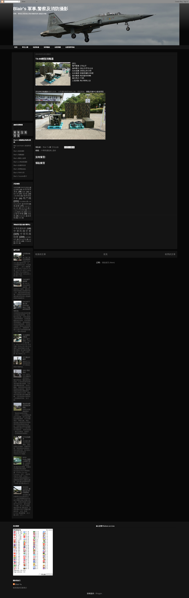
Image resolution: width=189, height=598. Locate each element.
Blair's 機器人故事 (20, 158)
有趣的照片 (27, 206)
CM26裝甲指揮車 (26, 280)
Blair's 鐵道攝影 (19, 151)
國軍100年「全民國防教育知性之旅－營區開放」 (67, 92)
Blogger (99, 593)
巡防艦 (25, 194)
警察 (17, 243)
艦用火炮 (20, 212)
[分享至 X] (69, 147)
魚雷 (20, 218)
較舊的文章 (170, 254)
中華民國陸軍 (46, 150)
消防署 (18, 241)
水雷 (17, 208)
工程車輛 (17, 196)
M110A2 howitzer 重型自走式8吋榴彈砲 (26, 489)
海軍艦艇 (47, 47)
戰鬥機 (27, 198)
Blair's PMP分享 (19, 172)
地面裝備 (36, 47)
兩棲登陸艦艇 (24, 187)
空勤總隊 (28, 241)
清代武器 (24, 208)
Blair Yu (18, 584)
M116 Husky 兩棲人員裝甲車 (26, 459)
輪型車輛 (19, 214)
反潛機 (16, 189)
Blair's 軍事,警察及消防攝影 (40, 8)
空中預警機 (21, 210)
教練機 (17, 206)
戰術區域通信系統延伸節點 (26, 405)
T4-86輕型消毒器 (26, 336)
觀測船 (29, 212)
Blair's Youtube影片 (20, 176)
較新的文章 (40, 254)
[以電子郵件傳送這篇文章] (65, 147)
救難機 (26, 204)
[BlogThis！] (67, 147)
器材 (54, 150)
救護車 (19, 204)
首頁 (15, 47)
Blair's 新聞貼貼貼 (20, 169)
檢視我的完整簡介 (20, 588)
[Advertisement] (105, 232)
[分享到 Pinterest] (73, 147)
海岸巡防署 (22, 239)
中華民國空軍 (22, 231)
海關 (30, 239)
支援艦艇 (23, 201)
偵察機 (16, 187)
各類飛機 (58, 47)
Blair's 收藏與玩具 (20, 165)
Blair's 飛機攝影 (19, 154)
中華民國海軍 (20, 228)
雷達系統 (22, 216)
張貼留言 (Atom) (108, 262)
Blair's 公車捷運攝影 (20, 162)
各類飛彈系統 (70, 47)
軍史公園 (25, 47)
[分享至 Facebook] (71, 147)
